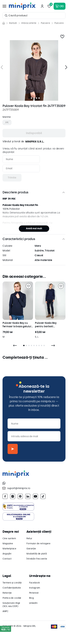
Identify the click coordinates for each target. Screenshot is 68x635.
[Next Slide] (53, 345)
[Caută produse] (6, 15)
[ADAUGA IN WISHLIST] (62, 36)
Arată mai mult (34, 228)
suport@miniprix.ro (18, 488)
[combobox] (34, 15)
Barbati (13, 23)
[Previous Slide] (15, 345)
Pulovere (45, 23)
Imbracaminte (28, 23)
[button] (34, 70)
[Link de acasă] (4, 23)
